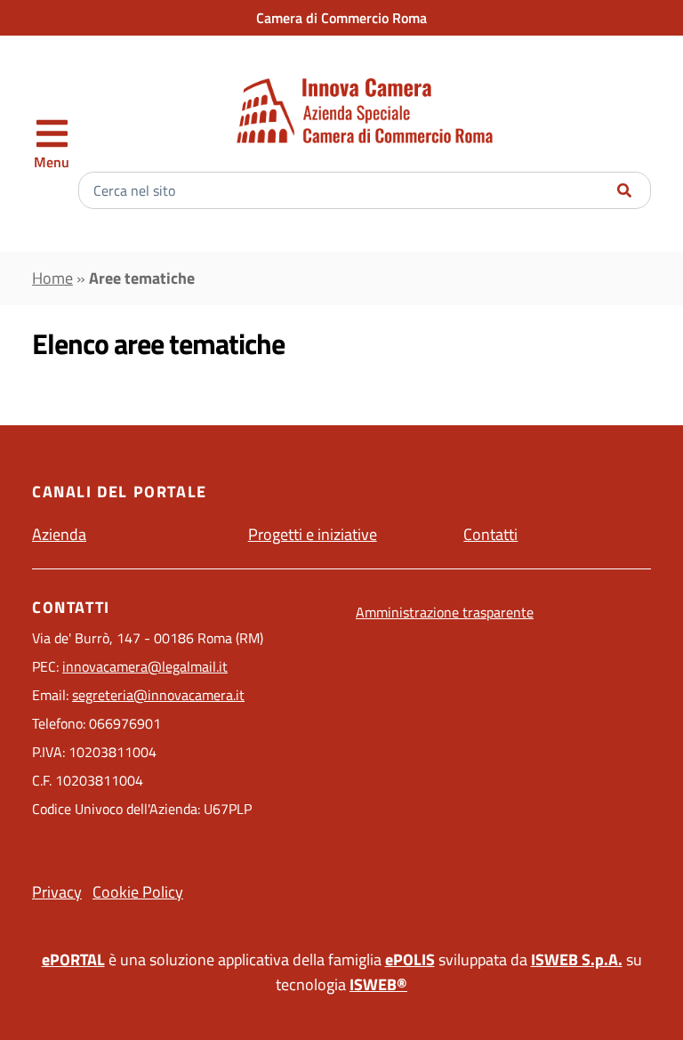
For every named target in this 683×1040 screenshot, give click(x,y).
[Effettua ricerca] (624, 190)
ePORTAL (73, 959)
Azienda (59, 534)
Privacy (57, 892)
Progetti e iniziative (312, 534)
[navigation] (51, 144)
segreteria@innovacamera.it (158, 694)
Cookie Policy (137, 892)
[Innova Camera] (365, 110)
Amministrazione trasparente (445, 612)
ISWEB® (378, 984)
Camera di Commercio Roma (341, 17)
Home (52, 278)
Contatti (490, 534)
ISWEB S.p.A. (577, 959)
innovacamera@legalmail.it (145, 666)
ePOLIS (410, 959)
